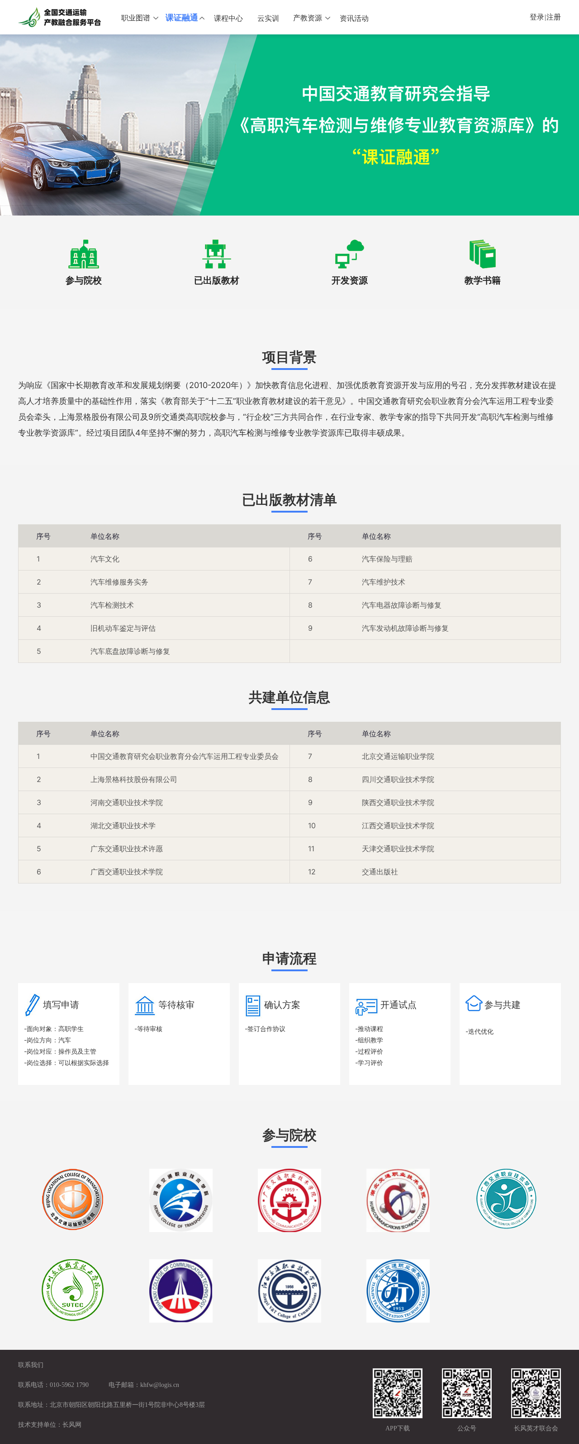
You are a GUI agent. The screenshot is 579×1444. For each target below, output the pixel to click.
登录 (537, 17)
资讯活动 (354, 18)
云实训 (268, 18)
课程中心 (228, 18)
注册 (553, 17)
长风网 (71, 1424)
